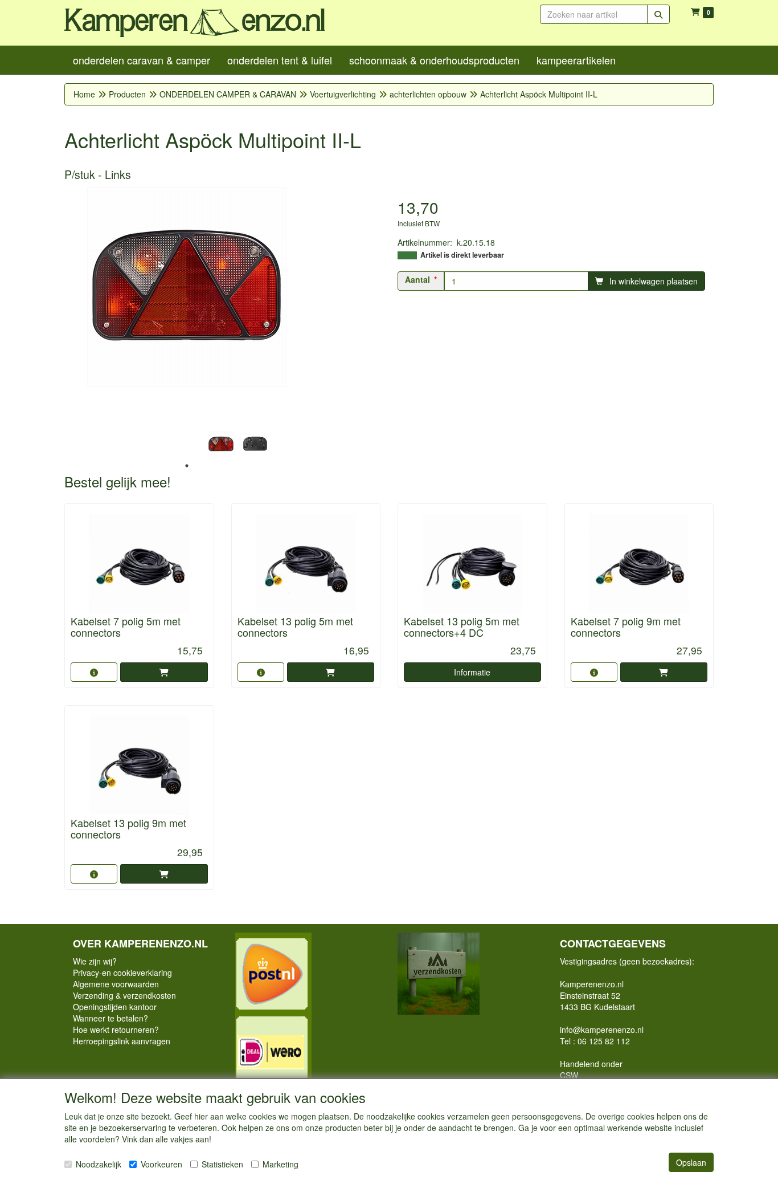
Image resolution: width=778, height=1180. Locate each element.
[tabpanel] (221, 444)
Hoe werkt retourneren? (116, 1029)
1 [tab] (187, 465)
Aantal (417, 279)
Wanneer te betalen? (110, 1018)
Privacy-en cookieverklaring (122, 972)
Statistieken (222, 1164)
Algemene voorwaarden (116, 984)
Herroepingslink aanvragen (121, 1041)
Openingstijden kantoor (115, 1006)
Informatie (472, 672)
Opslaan (691, 1162)
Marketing (280, 1164)
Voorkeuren (161, 1164)
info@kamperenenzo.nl (602, 1029)
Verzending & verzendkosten (124, 995)
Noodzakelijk (98, 1164)
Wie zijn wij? (95, 961)
